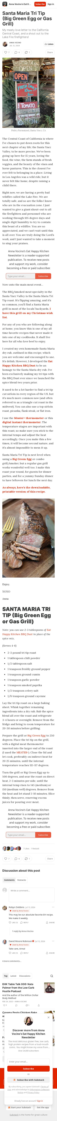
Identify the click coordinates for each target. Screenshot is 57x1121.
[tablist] (15, 880)
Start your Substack (21, 1107)
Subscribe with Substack (30, 1079)
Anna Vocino (15, 43)
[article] (28, 994)
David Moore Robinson (20, 941)
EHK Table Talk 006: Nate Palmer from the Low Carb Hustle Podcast (18, 988)
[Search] (52, 976)
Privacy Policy (33, 1092)
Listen (50, 44)
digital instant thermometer (21, 422)
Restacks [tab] (21, 880)
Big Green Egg (22, 459)
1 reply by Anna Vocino (22, 931)
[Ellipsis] (53, 907)
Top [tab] (5, 976)
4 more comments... (11, 961)
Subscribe (40, 4)
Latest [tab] (13, 976)
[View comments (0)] (16, 1005)
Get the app (43, 1107)
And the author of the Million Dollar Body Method (20, 996)
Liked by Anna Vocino (20, 911)
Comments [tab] (9, 880)
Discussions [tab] (24, 976)
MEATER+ (22, 752)
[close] (48, 1017)
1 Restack (35, 848)
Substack (14, 1114)
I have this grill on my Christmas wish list (27, 313)
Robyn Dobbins (16, 907)
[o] (49, 987)
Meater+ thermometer (29, 418)
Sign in (51, 4)
